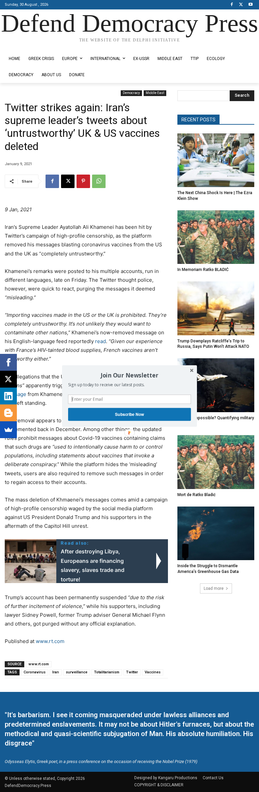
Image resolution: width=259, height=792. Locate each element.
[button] (129, 375)
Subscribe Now (129, 414)
